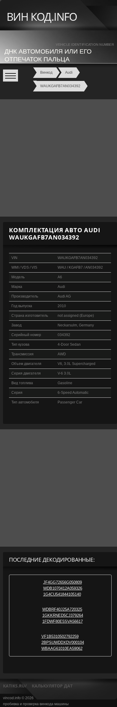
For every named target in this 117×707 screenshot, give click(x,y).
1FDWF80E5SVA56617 (62, 621)
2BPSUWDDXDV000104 (62, 642)
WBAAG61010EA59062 (61, 648)
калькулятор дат (52, 686)
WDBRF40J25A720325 (62, 609)
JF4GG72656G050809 (62, 582)
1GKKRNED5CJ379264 (62, 615)
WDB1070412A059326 (62, 588)
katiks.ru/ (15, 686)
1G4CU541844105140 (62, 594)
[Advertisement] (58, 158)
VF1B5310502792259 (60, 636)
